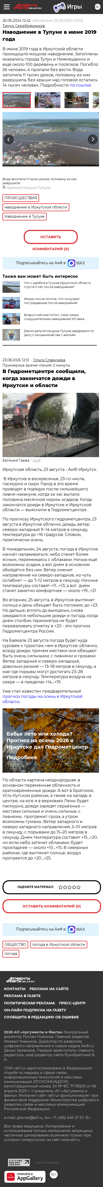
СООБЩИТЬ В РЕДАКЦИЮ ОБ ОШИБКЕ (41, 1017)
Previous (8, 139)
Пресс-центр (72, 1003)
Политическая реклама (29, 1003)
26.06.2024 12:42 (16, 20)
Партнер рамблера (47, 1162)
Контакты (15, 989)
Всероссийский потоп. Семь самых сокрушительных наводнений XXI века (54, 317)
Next (93, 139)
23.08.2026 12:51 (15, 360)
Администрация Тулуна (28, 187)
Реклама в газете (22, 996)
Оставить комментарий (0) (50, 239)
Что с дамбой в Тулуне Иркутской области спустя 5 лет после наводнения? (57, 285)
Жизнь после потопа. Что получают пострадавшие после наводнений (52, 301)
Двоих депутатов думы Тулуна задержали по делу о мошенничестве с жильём (59, 333)
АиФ (36, 460)
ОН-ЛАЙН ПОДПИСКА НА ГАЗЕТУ (35, 1010)
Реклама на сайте (49, 989)
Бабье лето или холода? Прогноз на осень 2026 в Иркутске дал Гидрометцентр (47, 740)
